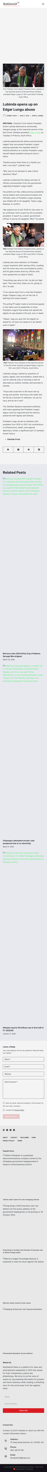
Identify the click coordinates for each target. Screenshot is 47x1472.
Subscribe (23, 1410)
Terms (19, 1141)
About (5, 1137)
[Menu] (43, 4)
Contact (14, 1137)
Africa (34, 116)
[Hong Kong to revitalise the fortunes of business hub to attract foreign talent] (23, 1225)
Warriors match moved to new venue (17, 1303)
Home (34, 1137)
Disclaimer (24, 1137)
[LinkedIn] (39, 450)
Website (8, 1074)
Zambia (40, 116)
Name (7, 1059)
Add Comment (11, 1082)
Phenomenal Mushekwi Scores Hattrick (18, 1353)
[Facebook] (8, 450)
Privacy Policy (19, 1110)
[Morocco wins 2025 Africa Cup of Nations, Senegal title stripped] (23, 563)
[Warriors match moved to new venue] (23, 1278)
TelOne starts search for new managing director (21, 1199)
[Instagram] (10, 1130)
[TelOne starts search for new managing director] (23, 1175)
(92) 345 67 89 (17, 1450)
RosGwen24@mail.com (20, 1458)
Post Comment (11, 1116)
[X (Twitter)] (18, 450)
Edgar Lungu (35, 132)
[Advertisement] (23, 33)
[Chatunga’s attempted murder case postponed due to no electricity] (23, 750)
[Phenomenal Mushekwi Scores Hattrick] (23, 1328)
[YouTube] (14, 1130)
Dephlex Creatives (25, 1469)
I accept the (15, 1110)
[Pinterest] (29, 450)
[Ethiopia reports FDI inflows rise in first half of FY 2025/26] (23, 937)
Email (7, 1067)
